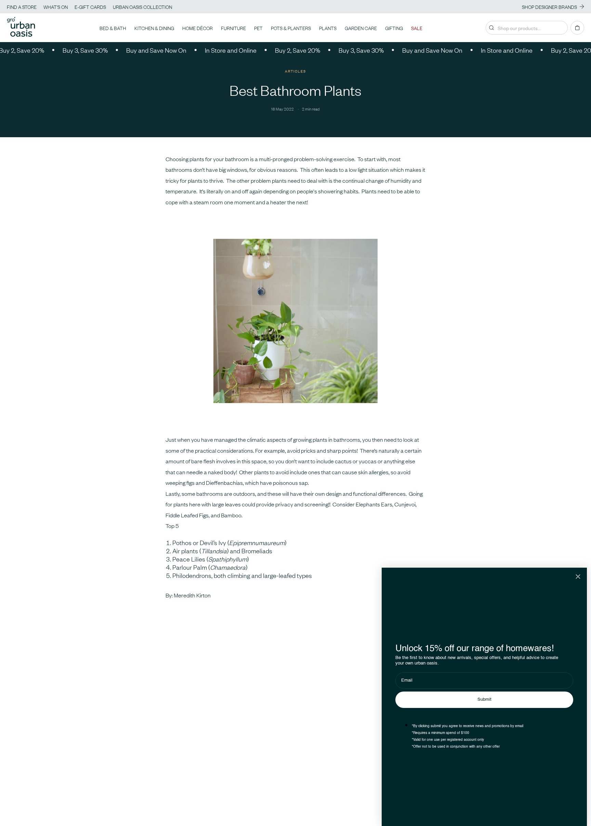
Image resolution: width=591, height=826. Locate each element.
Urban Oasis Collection (142, 6)
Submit (484, 699)
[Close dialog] (578, 576)
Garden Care (361, 27)
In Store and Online (217, 50)
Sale (416, 27)
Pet (258, 27)
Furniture (233, 27)
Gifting (394, 27)
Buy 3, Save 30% (71, 50)
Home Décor (197, 27)
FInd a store (22, 6)
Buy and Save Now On (143, 50)
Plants (328, 27)
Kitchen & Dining (154, 27)
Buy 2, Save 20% (284, 50)
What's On (55, 6)
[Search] (491, 27)
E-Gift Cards (90, 6)
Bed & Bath (113, 27)
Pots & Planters (291, 27)
